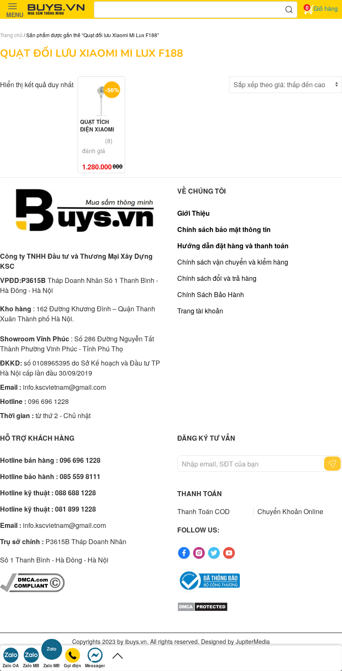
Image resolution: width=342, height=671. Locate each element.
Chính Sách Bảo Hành (210, 294)
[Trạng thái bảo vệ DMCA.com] (202, 605)
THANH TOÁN (199, 493)
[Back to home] (56, 9)
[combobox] (195, 9)
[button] (12, 9)
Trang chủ (11, 34)
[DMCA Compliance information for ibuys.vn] (32, 582)
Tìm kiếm (289, 9)
